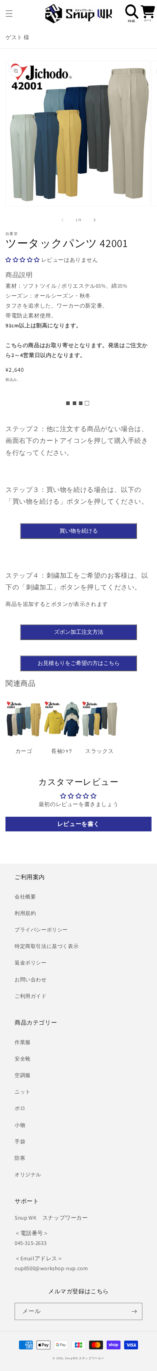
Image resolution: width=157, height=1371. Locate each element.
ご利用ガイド (31, 996)
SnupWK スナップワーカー (84, 1358)
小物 (20, 1125)
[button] (9, 13)
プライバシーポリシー (41, 929)
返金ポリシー (31, 962)
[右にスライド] (95, 220)
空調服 (23, 1075)
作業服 (23, 1042)
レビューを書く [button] (78, 824)
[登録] (134, 1311)
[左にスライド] (62, 220)
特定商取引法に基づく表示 (46, 946)
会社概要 (25, 896)
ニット (23, 1091)
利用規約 (25, 913)
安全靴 (23, 1058)
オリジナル (28, 1174)
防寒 (20, 1158)
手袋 (20, 1141)
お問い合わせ (31, 979)
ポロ (20, 1108)
